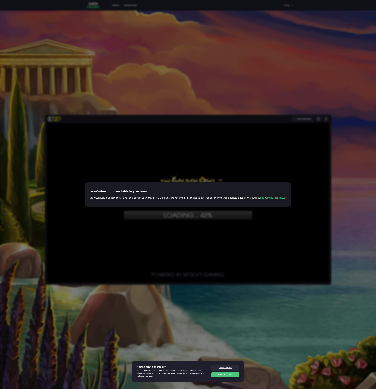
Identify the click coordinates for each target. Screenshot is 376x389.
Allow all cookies (225, 375)
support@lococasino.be (273, 197)
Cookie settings (225, 368)
